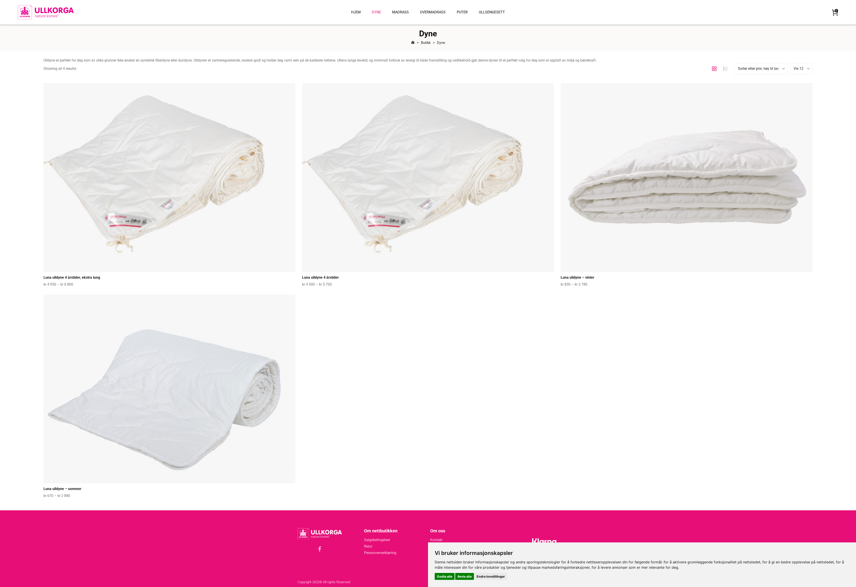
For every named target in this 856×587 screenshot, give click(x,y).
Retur (368, 546)
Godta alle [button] (444, 576)
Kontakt (436, 540)
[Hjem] (413, 43)
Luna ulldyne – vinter (577, 277)
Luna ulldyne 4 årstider (320, 277)
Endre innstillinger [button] (491, 576)
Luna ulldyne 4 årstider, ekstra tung (71, 277)
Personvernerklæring (380, 553)
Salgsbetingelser (377, 540)
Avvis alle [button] (464, 576)
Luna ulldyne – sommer (62, 489)
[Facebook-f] (319, 549)
